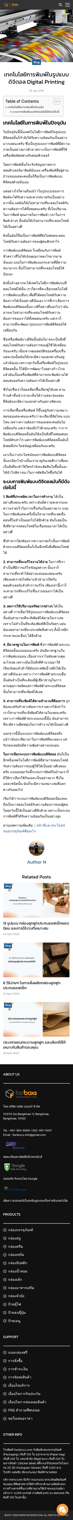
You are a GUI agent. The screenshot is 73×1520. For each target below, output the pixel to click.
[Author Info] (36, 855)
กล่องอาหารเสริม (21, 1288)
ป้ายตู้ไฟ (14, 1304)
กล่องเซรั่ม (16, 1255)
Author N (36, 862)
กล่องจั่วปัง (16, 1296)
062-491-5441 (42, 1130)
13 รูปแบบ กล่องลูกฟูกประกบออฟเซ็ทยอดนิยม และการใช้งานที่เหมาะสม (36, 925)
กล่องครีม (15, 1246)
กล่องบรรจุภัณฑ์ (20, 1230)
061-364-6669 (20, 1130)
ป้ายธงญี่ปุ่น (17, 1312)
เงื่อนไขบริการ (19, 1385)
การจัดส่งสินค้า (19, 1377)
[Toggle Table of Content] (54, 101)
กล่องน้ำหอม (17, 1271)
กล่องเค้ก (15, 1279)
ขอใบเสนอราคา (20, 1418)
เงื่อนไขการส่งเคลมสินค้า (27, 1402)
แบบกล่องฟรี (17, 1352)
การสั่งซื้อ (15, 1361)
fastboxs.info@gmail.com (29, 1134)
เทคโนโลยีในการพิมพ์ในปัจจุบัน (25, 107)
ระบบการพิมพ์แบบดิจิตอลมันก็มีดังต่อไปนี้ (36, 112)
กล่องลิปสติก (17, 1263)
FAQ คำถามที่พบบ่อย (24, 1410)
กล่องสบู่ (14, 1238)
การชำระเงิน (18, 1369)
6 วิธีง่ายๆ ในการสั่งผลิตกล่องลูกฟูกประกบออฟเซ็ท (31, 985)
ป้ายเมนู (14, 1321)
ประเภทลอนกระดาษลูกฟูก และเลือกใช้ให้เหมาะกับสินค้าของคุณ (34, 1044)
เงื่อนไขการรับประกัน (24, 1394)
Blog (36, 62)
